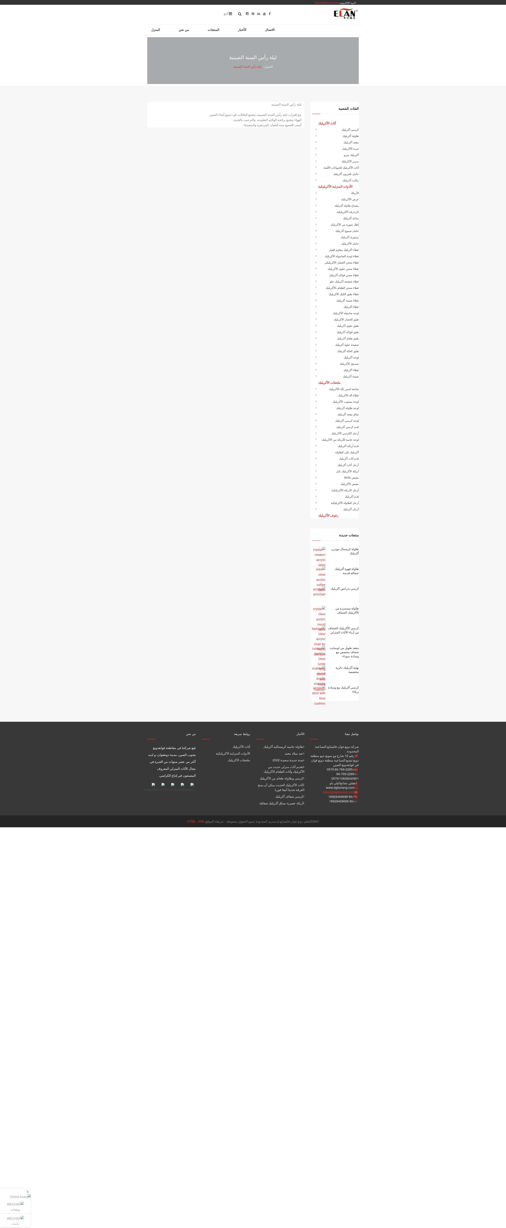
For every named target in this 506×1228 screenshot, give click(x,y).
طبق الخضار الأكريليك (346, 319)
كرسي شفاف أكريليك (289, 796)
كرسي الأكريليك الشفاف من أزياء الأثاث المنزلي (343, 630)
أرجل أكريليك (351, 509)
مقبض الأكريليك (350, 484)
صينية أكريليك (351, 376)
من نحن (184, 29)
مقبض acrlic (351, 477)
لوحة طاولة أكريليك (347, 408)
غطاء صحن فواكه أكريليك (344, 275)
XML (201, 821)
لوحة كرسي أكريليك (347, 420)
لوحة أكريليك (351, 357)
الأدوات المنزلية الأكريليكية (233, 753)
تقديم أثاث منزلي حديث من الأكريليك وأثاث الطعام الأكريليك (283, 769)
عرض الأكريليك (350, 199)
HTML (191, 821)
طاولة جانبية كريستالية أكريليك (283, 746)
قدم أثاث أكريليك (349, 458)
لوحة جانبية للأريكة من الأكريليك (340, 439)
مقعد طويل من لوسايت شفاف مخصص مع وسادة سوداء (344, 652)
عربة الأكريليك (350, 148)
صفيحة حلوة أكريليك (347, 345)
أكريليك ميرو (351, 155)
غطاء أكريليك (351, 307)
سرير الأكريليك (350, 161)
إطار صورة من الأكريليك (345, 224)
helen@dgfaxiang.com (327, 2)
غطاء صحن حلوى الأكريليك (343, 269)
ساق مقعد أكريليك (348, 414)
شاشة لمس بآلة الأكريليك (344, 389)
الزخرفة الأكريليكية (348, 212)
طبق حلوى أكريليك (348, 326)
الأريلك (355, 193)
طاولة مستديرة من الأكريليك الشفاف (347, 610)
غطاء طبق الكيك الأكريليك (344, 294)
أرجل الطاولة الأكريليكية (345, 503)
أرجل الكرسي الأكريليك (345, 433)
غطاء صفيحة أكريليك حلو (344, 281)
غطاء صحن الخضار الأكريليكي (342, 262)
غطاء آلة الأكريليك (348, 395)
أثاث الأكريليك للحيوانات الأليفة (341, 167)
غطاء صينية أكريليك (347, 300)
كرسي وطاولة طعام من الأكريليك (281, 778)
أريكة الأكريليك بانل (347, 471)
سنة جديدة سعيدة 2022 (288, 760)
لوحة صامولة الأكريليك (346, 313)
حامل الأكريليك (350, 243)
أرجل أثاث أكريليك (348, 465)
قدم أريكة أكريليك (348, 446)
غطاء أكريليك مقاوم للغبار (344, 250)
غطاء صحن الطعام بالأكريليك (342, 288)
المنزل (155, 29)
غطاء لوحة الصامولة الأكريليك (342, 256)
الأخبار (242, 29)
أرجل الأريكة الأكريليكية (345, 490)
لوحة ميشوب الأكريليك (346, 401)
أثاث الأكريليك (241, 746)
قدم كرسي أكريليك (347, 427)
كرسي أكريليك (350, 129)
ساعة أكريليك (351, 218)
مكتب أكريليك (351, 180)
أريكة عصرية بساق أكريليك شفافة (281, 803)
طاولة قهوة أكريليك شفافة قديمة (347, 571)
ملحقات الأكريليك (239, 760)
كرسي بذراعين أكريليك (344, 588)
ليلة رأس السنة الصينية (247, 66)
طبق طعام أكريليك (348, 338)
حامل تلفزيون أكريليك (346, 174)
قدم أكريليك (352, 496)
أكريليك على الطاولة (347, 452)
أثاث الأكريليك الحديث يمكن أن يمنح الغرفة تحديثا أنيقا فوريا (281, 787)
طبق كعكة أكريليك (348, 351)
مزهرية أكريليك (350, 237)
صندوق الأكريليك (349, 364)
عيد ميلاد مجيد (294, 753)
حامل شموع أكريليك (347, 231)
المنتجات (213, 29)
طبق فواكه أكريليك (348, 332)
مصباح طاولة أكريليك (346, 205)
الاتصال (270, 29)
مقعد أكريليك (351, 142)
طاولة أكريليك (351, 136)
